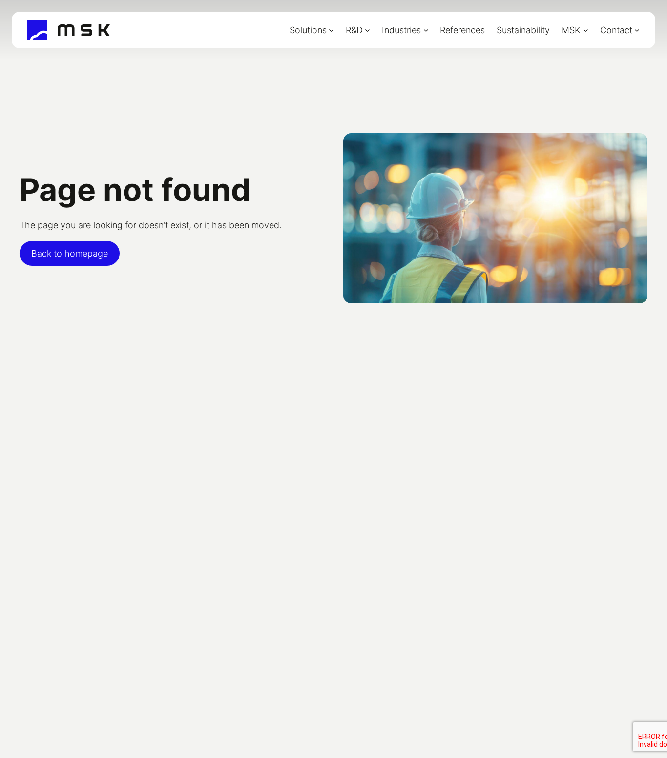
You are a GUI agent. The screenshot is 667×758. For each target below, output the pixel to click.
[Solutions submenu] (331, 30)
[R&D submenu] (367, 30)
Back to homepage (69, 253)
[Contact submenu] (637, 30)
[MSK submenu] (585, 30)
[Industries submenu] (426, 30)
